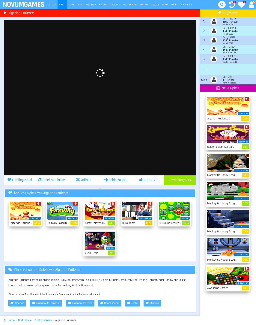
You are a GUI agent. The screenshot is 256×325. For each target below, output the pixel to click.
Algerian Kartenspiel (48, 303)
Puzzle (155, 4)
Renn (165, 4)
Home (11, 320)
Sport (174, 4)
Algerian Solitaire (82, 303)
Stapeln (154, 303)
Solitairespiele (43, 320)
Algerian (19, 303)
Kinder (103, 4)
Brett (62, 4)
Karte (134, 303)
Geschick (90, 4)
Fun (80, 4)
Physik (144, 4)
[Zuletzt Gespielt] (232, 5)
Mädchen (115, 4)
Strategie (186, 4)
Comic (71, 4)
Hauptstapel (111, 303)
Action (52, 4)
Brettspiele (25, 320)
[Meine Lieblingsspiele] (241, 5)
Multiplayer (130, 4)
